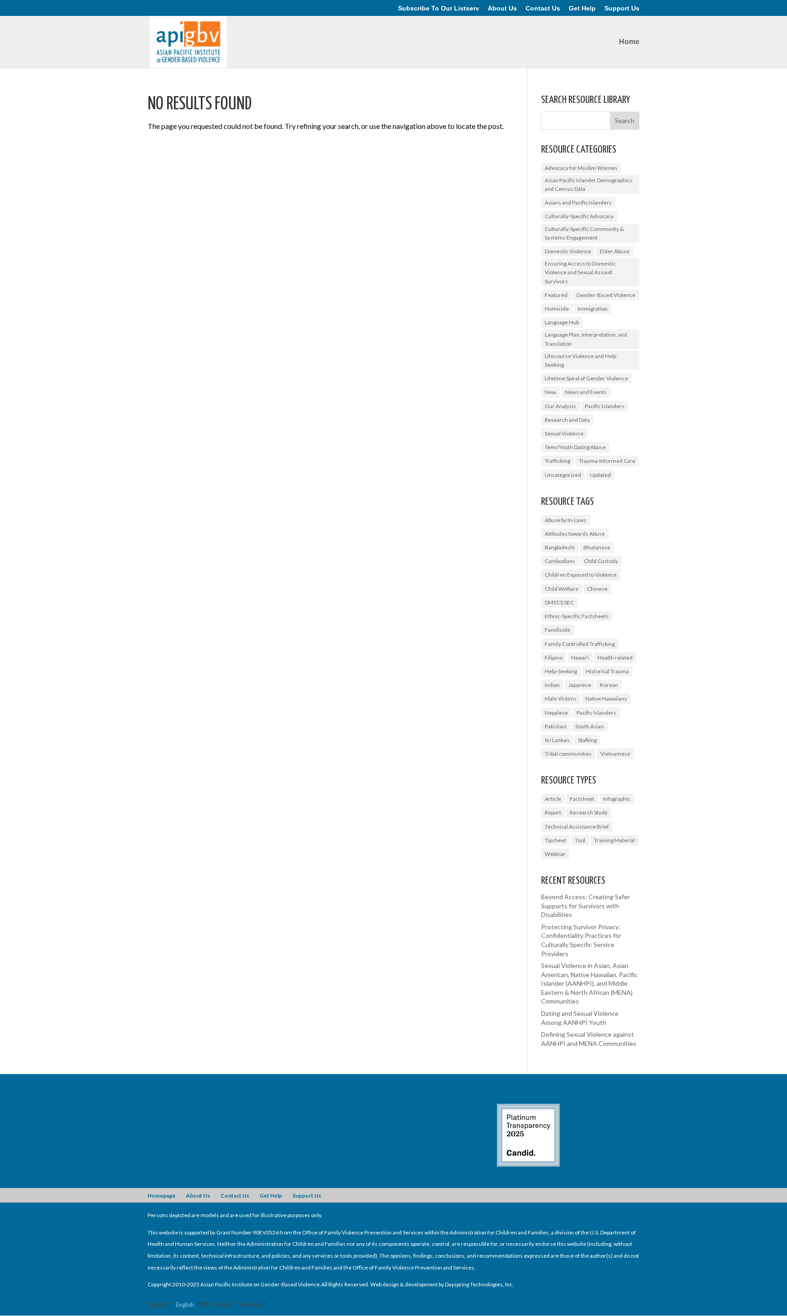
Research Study (589, 812)
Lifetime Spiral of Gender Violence (586, 378)
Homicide (557, 308)
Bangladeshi (560, 547)
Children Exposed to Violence (581, 574)
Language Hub (562, 322)
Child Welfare (561, 588)
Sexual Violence (564, 433)
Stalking (587, 740)
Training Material (614, 840)
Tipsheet (555, 840)
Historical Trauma (607, 671)
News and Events (586, 392)
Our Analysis (560, 406)
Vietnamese (615, 753)
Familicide (557, 629)
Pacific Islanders (604, 406)
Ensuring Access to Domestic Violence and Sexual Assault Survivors (580, 272)
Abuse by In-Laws (565, 520)
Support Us (621, 8)
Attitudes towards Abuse (575, 533)
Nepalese (556, 712)
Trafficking (557, 460)
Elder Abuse (614, 251)
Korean (609, 684)
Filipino (553, 657)
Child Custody (601, 561)
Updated (600, 474)
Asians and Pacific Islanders (578, 202)
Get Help (582, 8)
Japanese (579, 684)
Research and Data (567, 419)
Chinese (597, 588)
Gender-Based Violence (605, 295)
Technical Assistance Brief (577, 826)
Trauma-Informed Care (607, 460)
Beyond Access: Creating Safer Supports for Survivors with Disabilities (585, 905)
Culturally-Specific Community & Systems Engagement (584, 233)
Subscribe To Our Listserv (438, 8)
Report (553, 812)
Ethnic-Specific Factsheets (577, 616)
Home (629, 42)
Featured (556, 295)
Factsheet (582, 798)
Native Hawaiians (606, 698)
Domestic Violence (568, 251)
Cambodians (560, 561)
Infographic (616, 798)
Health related (615, 657)
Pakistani (556, 726)
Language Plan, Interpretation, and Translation (586, 339)
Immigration (592, 308)
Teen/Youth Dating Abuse (575, 447)
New (550, 392)
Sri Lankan (557, 740)
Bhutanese (596, 547)
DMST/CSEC (559, 602)
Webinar (555, 853)
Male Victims (561, 698)
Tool (580, 840)
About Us (502, 8)
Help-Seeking (561, 671)
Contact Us (543, 8)
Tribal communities (568, 753)
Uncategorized (563, 474)
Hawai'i (580, 657)
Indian (552, 684)
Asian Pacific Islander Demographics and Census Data (589, 184)
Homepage (161, 1195)
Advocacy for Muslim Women (581, 167)
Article (553, 798)
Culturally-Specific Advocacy (579, 216)
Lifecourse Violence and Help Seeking (580, 360)
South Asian (589, 726)
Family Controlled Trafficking (580, 643)
